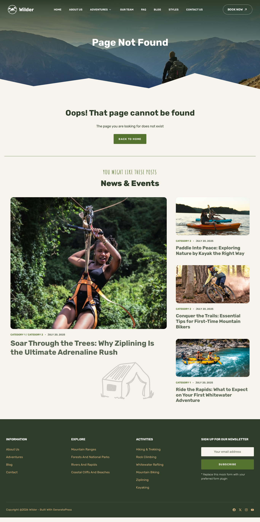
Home (57, 9)
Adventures (99, 9)
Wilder (26, 9)
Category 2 (35, 334)
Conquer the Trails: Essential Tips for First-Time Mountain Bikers (208, 321)
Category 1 (17, 334)
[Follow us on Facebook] (234, 509)
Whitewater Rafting (149, 464)
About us (75, 9)
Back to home (130, 138)
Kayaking (142, 487)
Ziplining (142, 480)
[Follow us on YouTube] (252, 509)
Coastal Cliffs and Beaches (90, 472)
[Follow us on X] (240, 509)
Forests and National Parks (90, 457)
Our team (126, 9)
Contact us (194, 9)
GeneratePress (62, 509)
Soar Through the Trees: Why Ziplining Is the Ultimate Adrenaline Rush (82, 347)
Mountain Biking (147, 472)
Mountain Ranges (83, 449)
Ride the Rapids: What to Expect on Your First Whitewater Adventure (212, 395)
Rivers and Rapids (84, 464)
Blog (157, 9)
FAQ (143, 9)
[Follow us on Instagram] (246, 509)
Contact (12, 472)
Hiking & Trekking (148, 449)
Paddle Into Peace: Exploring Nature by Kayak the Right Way (210, 250)
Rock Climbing (146, 457)
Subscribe (227, 464)
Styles (174, 9)
